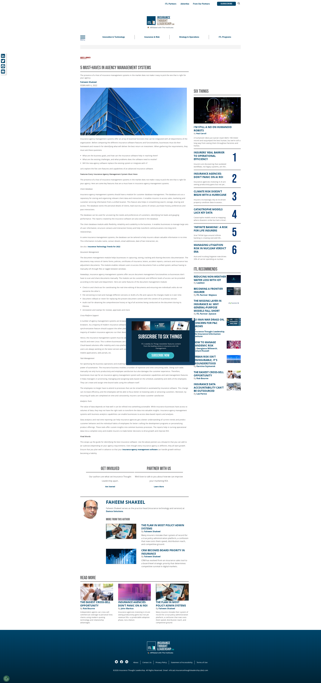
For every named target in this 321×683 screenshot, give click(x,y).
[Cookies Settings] (6, 678)
